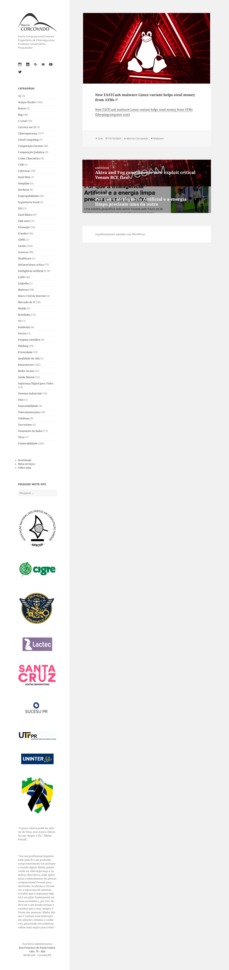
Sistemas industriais (30, 393)
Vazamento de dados (30, 431)
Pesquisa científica (29, 339)
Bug (20, 114)
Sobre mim (24, 467)
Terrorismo (25, 424)
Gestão (22, 246)
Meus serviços (26, 464)
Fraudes (23, 233)
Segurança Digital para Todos (35, 383)
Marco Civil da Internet (32, 296)
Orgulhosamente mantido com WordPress (120, 234)
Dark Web (24, 177)
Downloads (24, 460)
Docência (23, 189)
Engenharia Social (29, 202)
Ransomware (26, 364)
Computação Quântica (31, 152)
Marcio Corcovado (137, 138)
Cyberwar (24, 171)
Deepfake (23, 183)
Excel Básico (25, 214)
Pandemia (24, 327)
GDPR (21, 239)
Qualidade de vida (29, 358)
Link (100, 138)
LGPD (21, 277)
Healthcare (24, 258)
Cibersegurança (27, 133)
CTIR (21, 164)
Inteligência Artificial (30, 271)
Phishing (23, 346)
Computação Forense (30, 146)
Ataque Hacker (27, 102)
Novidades (24, 314)
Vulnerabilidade (28, 443)
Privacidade (25, 352)
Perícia (22, 333)
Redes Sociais (26, 371)
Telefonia (23, 418)
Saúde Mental (26, 377)
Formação (24, 227)
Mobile (22, 308)
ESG (20, 208)
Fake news (24, 221)
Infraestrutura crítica (31, 264)
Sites (21, 399)
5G (19, 96)
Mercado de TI (26, 302)
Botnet (22, 108)
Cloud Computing (28, 139)
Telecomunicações (29, 412)
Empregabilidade (28, 196)
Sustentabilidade (28, 406)
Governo (23, 252)
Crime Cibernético (29, 158)
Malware (23, 289)
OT (19, 321)
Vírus (21, 437)
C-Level (22, 121)
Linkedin (23, 283)
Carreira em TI (27, 127)
